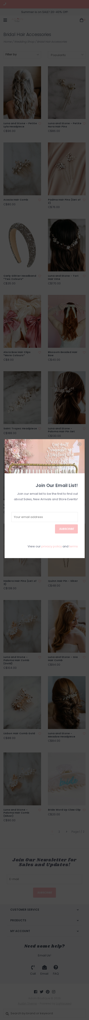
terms (73, 546)
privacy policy (51, 546)
